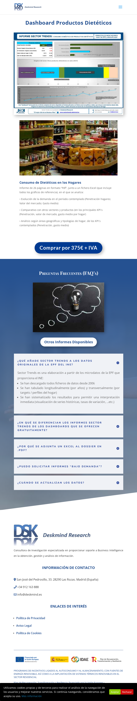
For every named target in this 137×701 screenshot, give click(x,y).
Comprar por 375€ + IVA (68, 248)
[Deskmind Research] (53, 545)
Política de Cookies (29, 633)
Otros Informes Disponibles (68, 342)
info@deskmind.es (29, 594)
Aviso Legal (24, 626)
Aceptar (115, 691)
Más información (32, 696)
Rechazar (127, 691)
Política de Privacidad (30, 618)
